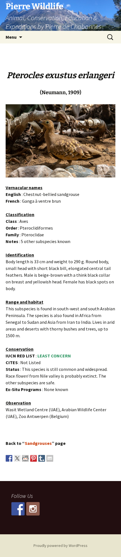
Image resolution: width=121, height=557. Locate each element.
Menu (11, 37)
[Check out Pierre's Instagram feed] (33, 509)
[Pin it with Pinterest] (33, 458)
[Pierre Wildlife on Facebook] (18, 509)
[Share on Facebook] (9, 458)
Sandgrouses (38, 443)
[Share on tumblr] (41, 458)
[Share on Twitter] (17, 458)
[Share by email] (49, 458)
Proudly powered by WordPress (60, 545)
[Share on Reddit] (25, 458)
